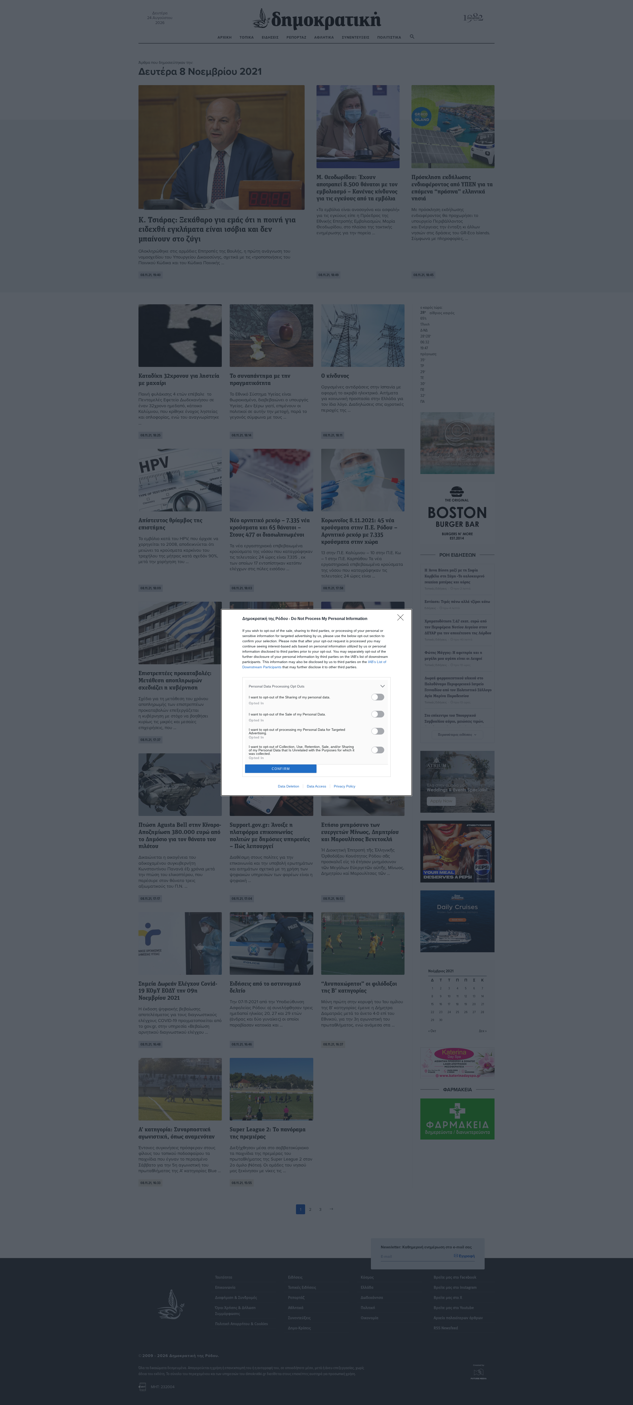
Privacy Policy (344, 786)
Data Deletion (288, 786)
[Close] (402, 619)
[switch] (377, 697)
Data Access (316, 786)
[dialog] (316, 702)
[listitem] (316, 686)
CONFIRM (281, 769)
